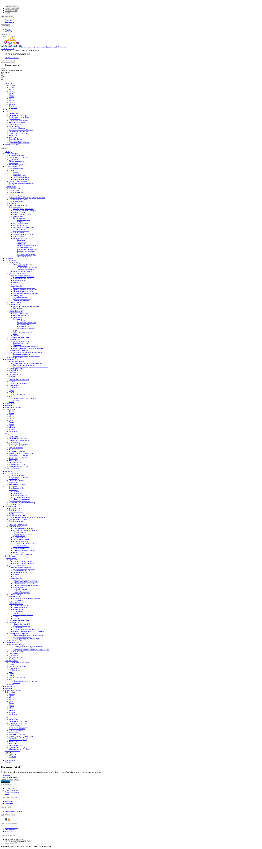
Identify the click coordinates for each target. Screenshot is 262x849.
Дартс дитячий (14, 385)
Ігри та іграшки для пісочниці (23, 209)
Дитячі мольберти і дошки (18, 199)
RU (10, 29)
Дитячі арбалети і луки (21, 343)
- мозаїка (16, 613)
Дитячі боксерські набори (18, 383)
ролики (11, 402)
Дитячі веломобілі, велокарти (19, 181)
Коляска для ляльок (20, 280)
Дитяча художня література (18, 157)
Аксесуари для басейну (17, 374)
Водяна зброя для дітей (21, 341)
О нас (7, 794)
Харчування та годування (22, 238)
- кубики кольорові (19, 545)
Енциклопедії (14, 159)
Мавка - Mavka (14, 126)
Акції (7, 12)
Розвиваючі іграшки (16, 312)
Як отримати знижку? (12, 144)
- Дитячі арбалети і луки (21, 626)
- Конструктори (18, 611)
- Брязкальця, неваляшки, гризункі (25, 530)
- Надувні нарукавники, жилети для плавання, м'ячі (31, 650)
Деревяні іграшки (15, 302)
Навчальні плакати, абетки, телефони (26, 306)
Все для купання (19, 212)
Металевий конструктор (25, 328)
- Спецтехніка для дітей (21, 593)
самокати (12, 381)
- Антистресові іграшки (21, 607)
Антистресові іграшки (21, 315)
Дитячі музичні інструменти (19, 337)
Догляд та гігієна (19, 218)
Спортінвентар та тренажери (19, 380)
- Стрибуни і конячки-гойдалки (24, 550)
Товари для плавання (16, 361)
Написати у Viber (11, 803)
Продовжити (5, 775)
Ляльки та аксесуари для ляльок (20, 275)
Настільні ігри (18, 308)
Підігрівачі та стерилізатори (27, 249)
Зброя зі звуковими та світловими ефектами (28, 348)
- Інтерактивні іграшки (21, 605)
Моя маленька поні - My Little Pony (21, 130)
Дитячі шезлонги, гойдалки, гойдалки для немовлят (27, 198)
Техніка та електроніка (13, 407)
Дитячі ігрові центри (16, 369)
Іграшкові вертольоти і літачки (23, 291)
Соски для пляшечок (24, 256)
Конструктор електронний (26, 323)
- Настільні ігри (18, 600)
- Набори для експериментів (23, 615)
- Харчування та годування (22, 554)
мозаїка (15, 330)
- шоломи (16, 683)
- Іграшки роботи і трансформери (24, 580)
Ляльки (15, 282)
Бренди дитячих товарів (13, 811)
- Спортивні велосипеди (21, 497)
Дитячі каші (21, 240)
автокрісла (12, 203)
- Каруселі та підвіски (20, 541)
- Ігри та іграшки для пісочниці (24, 528)
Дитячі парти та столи (16, 201)
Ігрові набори (14, 262)
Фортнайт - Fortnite (15, 139)
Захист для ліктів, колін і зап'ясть (24, 398)
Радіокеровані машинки (21, 354)
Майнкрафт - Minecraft (17, 128)
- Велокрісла (17, 493)
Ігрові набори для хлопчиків (23, 271)
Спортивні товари (11, 378)
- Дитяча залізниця (19, 587)
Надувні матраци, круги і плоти (24, 365)
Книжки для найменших (17, 155)
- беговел (16, 492)
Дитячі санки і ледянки (17, 394)
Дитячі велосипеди (19, 176)
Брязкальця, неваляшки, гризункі (24, 210)
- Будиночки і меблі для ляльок (24, 569)
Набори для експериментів (22, 332)
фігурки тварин (18, 236)
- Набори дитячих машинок (22, 591)
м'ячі (10, 389)
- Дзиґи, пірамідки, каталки (22, 534)
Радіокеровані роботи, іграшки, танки (26, 356)
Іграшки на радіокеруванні (18, 350)
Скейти (11, 392)
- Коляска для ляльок (20, 572)
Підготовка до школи (16, 161)
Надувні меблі (14, 370)
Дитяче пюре (21, 244)
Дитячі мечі (17, 345)
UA (10, 31)
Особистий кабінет (11, 828)
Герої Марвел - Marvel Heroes (19, 117)
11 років (12, 106)
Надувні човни (14, 372)
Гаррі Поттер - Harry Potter (18, 115)
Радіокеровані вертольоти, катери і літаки (27, 352)
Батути (11, 391)
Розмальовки (13, 163)
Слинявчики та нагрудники (26, 255)
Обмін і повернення (12, 8)
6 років (11, 97)
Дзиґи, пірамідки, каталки (22, 214)
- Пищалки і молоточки (21, 547)
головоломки (17, 317)
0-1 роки (12, 87)
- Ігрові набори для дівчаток (23, 561)
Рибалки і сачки (18, 233)
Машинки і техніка (15, 286)
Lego (6, 109)
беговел (16, 172)
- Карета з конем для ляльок (22, 571)
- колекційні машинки (20, 589)
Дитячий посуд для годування (27, 245)
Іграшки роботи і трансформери (24, 288)
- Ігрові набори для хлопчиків (23, 563)
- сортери (16, 618)
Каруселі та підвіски (20, 225)
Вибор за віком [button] (10, 86)
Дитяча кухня (22, 266)
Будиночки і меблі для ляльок (23, 277)
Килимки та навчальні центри (23, 227)
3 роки (11, 91)
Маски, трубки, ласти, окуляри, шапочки (27, 363)
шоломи (16, 400)
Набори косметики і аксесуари (27, 267)
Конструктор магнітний (25, 324)
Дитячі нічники (18, 216)
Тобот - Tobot (13, 137)
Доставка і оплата (11, 6)
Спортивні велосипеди (21, 177)
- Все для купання (19, 532)
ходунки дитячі (14, 188)
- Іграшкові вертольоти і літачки (24, 583)
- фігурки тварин (19, 552)
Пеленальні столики (16, 192)
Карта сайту (9, 801)
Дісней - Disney (14, 119)
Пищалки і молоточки (21, 231)
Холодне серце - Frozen (17, 141)
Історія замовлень (11, 830)
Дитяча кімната (10, 187)
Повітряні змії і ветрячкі (17, 273)
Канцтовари (9, 405)
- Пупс (15, 576)
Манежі (11, 194)
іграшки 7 (8, 831)
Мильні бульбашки (15, 358)
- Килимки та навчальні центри (24, 543)
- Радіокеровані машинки (22, 637)
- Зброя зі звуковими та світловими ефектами (29, 631)
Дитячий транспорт (12, 166)
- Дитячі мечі (17, 628)
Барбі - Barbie (13, 113)
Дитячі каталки (14, 185)
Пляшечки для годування (26, 251)
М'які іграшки (10, 403)
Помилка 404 (9, 762)
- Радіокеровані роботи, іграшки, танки (26, 639)
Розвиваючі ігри (14, 304)
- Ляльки (16, 574)
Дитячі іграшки (10, 260)
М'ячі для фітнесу (15, 387)
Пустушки (20, 253)
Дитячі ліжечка (14, 190)
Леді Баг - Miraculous (16, 124)
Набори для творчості (16, 310)
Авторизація (9, 22)
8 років (11, 100)
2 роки (11, 89)
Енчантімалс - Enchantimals (18, 121)
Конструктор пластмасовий (26, 326)
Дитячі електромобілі (16, 168)
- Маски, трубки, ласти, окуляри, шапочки (28, 646)
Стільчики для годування (18, 205)
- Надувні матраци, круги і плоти (24, 648)
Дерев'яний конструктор (25, 321)
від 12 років (13, 108)
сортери (16, 335)
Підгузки (20, 222)
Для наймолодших (15, 207)
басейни (12, 376)
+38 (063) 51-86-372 (12, 58)
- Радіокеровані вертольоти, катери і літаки (28, 635)
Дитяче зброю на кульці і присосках (25, 347)
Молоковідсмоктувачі (24, 247)
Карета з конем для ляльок (22, 278)
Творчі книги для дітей (17, 165)
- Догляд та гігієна (19, 537)
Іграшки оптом (10, 760)
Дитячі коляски (10, 258)
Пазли (15, 334)
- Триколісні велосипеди (21, 499)
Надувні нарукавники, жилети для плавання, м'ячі (30, 367)
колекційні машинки (20, 297)
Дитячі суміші (22, 242)
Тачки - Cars (13, 135)
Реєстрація (8, 20)
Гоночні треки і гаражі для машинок (25, 293)
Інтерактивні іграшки (20, 313)
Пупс (15, 284)
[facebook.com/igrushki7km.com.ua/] (6, 820)
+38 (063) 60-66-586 (7, 49)
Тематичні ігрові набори (25, 269)
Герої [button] (6, 111)
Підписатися (5, 781)
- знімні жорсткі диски (21, 539)
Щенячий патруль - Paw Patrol (19, 143)
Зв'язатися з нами (11, 10)
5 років (11, 95)
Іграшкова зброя (14, 339)
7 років (11, 98)
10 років (12, 104)
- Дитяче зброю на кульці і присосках (26, 629)
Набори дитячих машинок (22, 299)
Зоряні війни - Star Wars (17, 122)
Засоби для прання (23, 220)
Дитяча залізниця (19, 295)
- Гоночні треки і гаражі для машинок (26, 585)
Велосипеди (13, 170)
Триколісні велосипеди (21, 179)
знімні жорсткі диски (20, 223)
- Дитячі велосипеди (20, 495)
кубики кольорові (19, 229)
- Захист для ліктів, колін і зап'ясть (25, 681)
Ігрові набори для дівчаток (22, 264)
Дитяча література (11, 154)
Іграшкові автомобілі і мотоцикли (25, 290)
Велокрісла (17, 174)
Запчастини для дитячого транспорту (22, 183)
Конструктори (18, 319)
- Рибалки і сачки (19, 548)
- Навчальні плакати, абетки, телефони (26, 598)
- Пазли (15, 617)
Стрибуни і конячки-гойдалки (23, 234)
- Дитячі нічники (19, 536)
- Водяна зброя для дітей (21, 624)
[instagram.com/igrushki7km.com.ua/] (9, 820)
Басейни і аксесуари (12, 359)
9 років (11, 102)
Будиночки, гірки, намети (18, 196)
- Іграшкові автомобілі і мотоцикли (25, 582)
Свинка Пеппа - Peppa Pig (18, 133)
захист (11, 396)
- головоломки (18, 609)
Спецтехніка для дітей (21, 301)
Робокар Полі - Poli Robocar (18, 132)
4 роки (11, 93)
